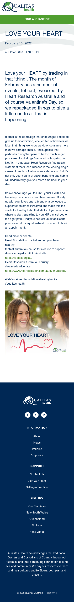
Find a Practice (37, 19)
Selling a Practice (37, 487)
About (37, 436)
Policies (37, 449)
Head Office (32, 52)
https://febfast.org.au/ (18, 258)
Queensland (37, 519)
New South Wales (37, 513)
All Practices (14, 52)
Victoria (37, 525)
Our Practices (37, 506)
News (37, 443)
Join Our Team (37, 481)
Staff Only (52, 593)
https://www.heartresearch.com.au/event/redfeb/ (35, 271)
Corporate (37, 455)
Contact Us (37, 474)
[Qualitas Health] (18, 7)
